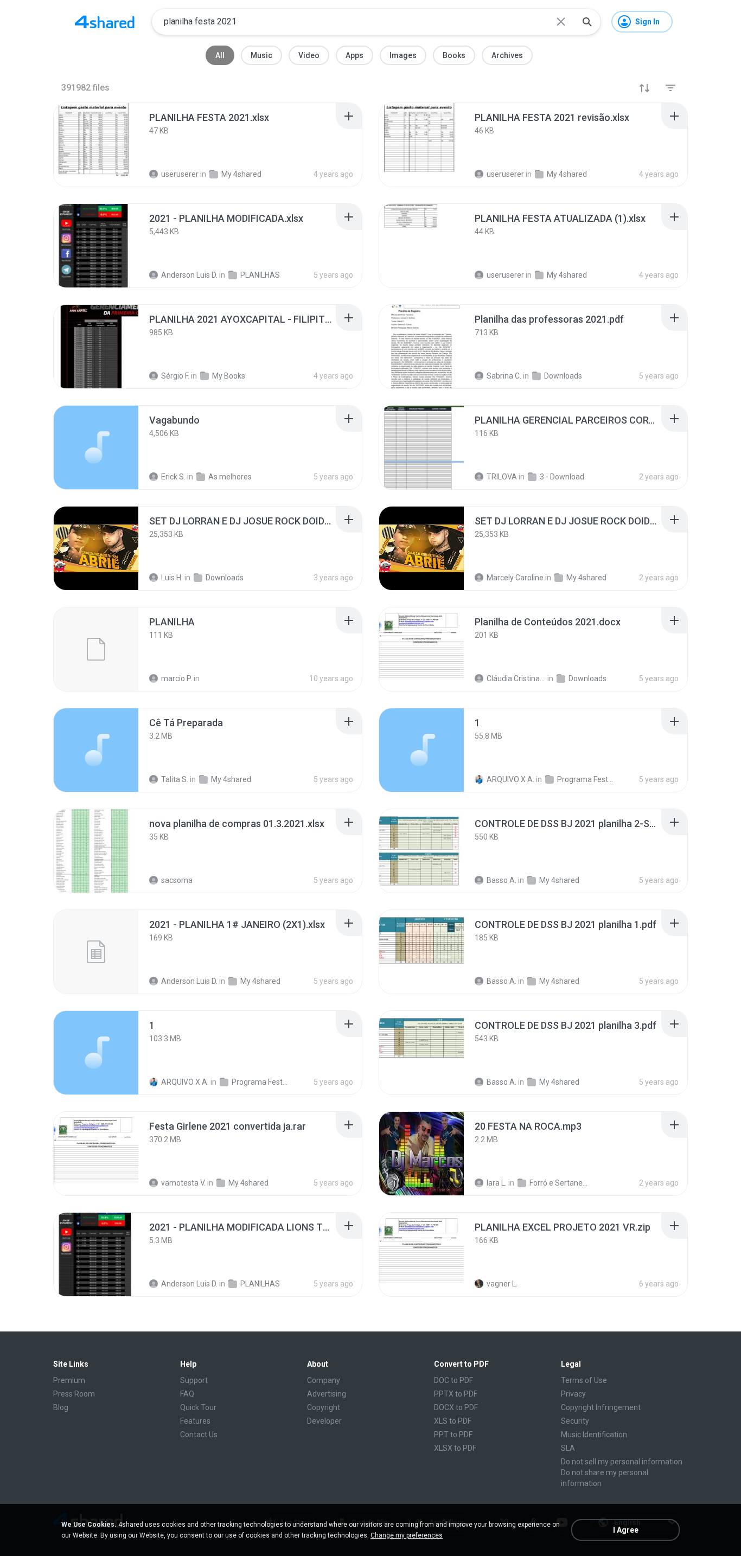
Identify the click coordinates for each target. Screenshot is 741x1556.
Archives (507, 55)
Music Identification (594, 1434)
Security (575, 1421)
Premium (69, 1380)
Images (403, 55)
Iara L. (497, 1183)
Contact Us (199, 1434)
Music (261, 55)
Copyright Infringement (601, 1407)
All (220, 55)
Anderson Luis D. (189, 981)
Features (195, 1421)
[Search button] (587, 22)
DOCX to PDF (456, 1407)
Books (454, 55)
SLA (568, 1448)
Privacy (573, 1393)
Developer (324, 1421)
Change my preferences (406, 1535)
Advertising (326, 1393)
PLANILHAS (260, 1283)
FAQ (187, 1393)
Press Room (74, 1393)
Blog (60, 1407)
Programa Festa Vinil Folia (586, 779)
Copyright (323, 1407)
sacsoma (177, 880)
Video (309, 55)
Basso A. (501, 880)
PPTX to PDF (455, 1393)
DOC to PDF (453, 1380)
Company (323, 1380)
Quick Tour (198, 1407)
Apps (354, 55)
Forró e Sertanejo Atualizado (559, 1183)
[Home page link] (105, 22)
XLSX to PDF (455, 1448)
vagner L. (502, 1283)
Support (194, 1380)
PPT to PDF (453, 1434)
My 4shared (231, 779)
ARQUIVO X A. (510, 779)
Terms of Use (584, 1380)
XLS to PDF (452, 1421)
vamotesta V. (183, 1183)
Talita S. (174, 779)
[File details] (96, 145)
